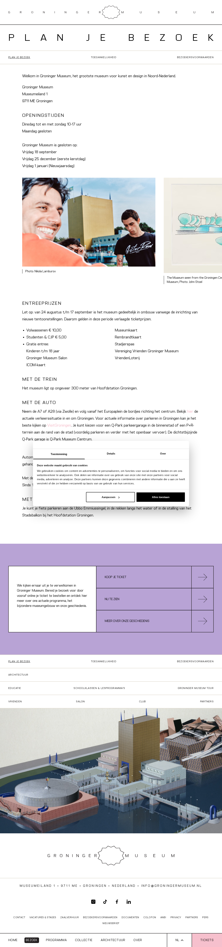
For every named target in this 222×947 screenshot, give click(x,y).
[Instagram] (93, 902)
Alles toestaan (160, 497)
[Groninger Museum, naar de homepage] (111, 12)
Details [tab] (111, 453)
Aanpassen (108, 497)
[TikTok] (105, 902)
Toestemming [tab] (59, 453)
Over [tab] (163, 453)
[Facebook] (117, 902)
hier (190, 411)
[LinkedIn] (129, 902)
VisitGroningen (59, 425)
